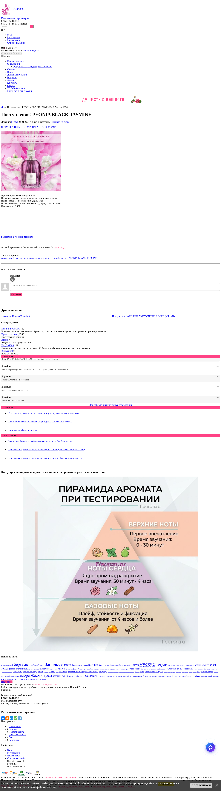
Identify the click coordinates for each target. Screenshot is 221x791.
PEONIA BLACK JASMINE (83, 258)
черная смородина (181, 669)
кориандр (180, 665)
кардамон (44, 669)
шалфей (10, 665)
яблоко (92, 669)
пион (87, 672)
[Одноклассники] (7, 718)
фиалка (75, 665)
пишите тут (60, 247)
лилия (142, 672)
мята (86, 665)
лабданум (124, 669)
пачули (161, 664)
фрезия (71, 672)
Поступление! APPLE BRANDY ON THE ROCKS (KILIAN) (143, 316)
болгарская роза (197, 669)
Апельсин (63, 672)
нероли (139, 676)
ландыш (159, 671)
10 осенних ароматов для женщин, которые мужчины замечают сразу (43, 413)
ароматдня (34, 258)
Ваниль (51, 664)
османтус (33, 672)
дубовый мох (37, 665)
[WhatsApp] (15, 718)
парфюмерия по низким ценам (17, 236)
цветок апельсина (17, 669)
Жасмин (37, 675)
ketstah (14, 122)
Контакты (14, 740)
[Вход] (12, 279)
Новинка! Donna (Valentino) (16, 316)
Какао (137, 672)
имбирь (197, 676)
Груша (146, 676)
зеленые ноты (150, 672)
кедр (136, 664)
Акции (4, 340)
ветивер (93, 664)
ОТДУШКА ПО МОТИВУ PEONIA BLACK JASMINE (30, 127)
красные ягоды (112, 676)
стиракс (178, 672)
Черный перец (79, 672)
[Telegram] (20, 718)
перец (81, 665)
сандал (91, 675)
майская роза (161, 669)
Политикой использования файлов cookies (29, 787)
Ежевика (29, 669)
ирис (3, 679)
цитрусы (98, 669)
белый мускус (202, 665)
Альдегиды (103, 672)
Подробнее (6, 681)
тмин (216, 669)
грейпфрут (79, 676)
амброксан (152, 669)
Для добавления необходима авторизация (110, 405)
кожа (169, 668)
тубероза (101, 676)
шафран (74, 669)
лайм (119, 665)
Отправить (16, 294)
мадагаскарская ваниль (38, 679)
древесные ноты (21, 679)
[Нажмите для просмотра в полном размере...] (31, 190)
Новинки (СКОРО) (11, 328)
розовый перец (60, 676)
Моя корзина (13, 40)
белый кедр (104, 665)
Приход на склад (60, 122)
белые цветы (17, 672)
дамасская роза (6, 672)
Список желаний (16, 43)
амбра (24, 675)
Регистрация (13, 37)
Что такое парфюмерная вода (22, 430)
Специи (48, 672)
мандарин (64, 664)
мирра (172, 672)
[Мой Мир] (11, 718)
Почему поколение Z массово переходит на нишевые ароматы (40, 421)
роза (48, 675)
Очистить (17, 53)
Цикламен (144, 669)
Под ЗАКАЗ (7, 345)
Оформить (6, 53)
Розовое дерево (83, 669)
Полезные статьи (17, 734)
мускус (147, 664)
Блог (11, 737)
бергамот (22, 664)
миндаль (167, 672)
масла (44, 258)
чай (57, 672)
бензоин (94, 671)
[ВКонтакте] (3, 718)
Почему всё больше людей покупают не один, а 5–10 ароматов (40, 441)
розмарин (105, 669)
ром (134, 676)
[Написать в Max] (210, 747)
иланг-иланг (134, 669)
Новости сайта (16, 732)
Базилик (207, 669)
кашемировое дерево (115, 672)
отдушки (23, 258)
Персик (113, 665)
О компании (15, 726)
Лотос (130, 665)
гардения (200, 672)
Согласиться (201, 785)
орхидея (125, 665)
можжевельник (128, 672)
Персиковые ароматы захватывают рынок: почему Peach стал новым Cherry (46, 449)
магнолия (53, 669)
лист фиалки (189, 665)
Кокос (68, 669)
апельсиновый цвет (125, 676)
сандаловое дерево (156, 676)
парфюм (13, 258)
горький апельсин (212, 676)
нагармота (192, 672)
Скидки (13, 729)
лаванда (171, 665)
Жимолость (189, 676)
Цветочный (115, 669)
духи (50, 258)
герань (4, 665)
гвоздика (181, 676)
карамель (26, 672)
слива (53, 672)
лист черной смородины (10, 676)
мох (212, 669)
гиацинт (36, 669)
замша (216, 672)
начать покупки (31, 50)
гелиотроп (208, 672)
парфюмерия (60, 258)
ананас (71, 676)
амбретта (185, 672)
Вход (9, 34)
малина (10, 679)
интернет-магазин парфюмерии (61, 777)
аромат (4, 258)
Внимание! (7, 351)
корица (41, 671)
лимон (61, 668)
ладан (203, 676)
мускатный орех (170, 676)
